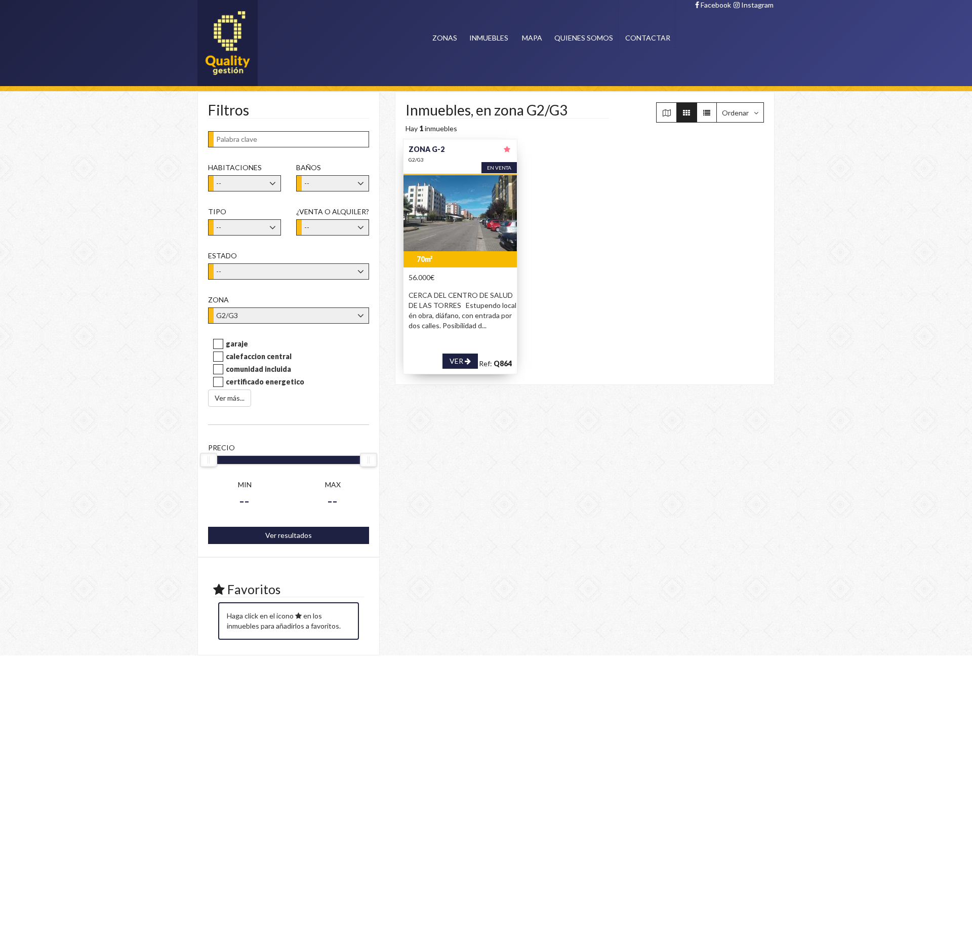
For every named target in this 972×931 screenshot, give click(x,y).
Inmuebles (488, 37)
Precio (221, 447)
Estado (222, 255)
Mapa (532, 37)
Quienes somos (583, 37)
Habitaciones (235, 167)
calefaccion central (259, 356)
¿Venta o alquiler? (332, 211)
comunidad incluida (258, 369)
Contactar (647, 37)
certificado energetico (265, 381)
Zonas (444, 37)
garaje (237, 343)
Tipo (217, 211)
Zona (218, 299)
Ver (457, 361)
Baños (308, 167)
